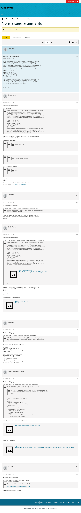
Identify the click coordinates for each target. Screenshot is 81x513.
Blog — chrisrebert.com (21, 301)
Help (41, 502)
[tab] (6, 37)
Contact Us (48, 502)
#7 (77, 474)
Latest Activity (16, 38)
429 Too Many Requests (25, 270)
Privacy (56, 502)
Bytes (37, 502)
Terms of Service (65, 502)
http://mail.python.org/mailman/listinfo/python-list (33, 272)
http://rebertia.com (20, 303)
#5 (77, 330)
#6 (77, 379)
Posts (5, 38)
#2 (77, 103)
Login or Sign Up (71, 1)
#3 (77, 202)
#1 (77, 56)
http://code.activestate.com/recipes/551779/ (27, 425)
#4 (77, 234)
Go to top (75, 502)
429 (16, 446)
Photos (27, 38)
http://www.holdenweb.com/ (20, 184)
